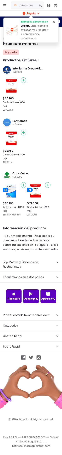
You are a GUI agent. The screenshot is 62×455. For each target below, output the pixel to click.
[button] (31, 13)
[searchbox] (27, 5)
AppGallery (48, 298)
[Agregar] (23, 80)
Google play (31, 298)
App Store (14, 298)
